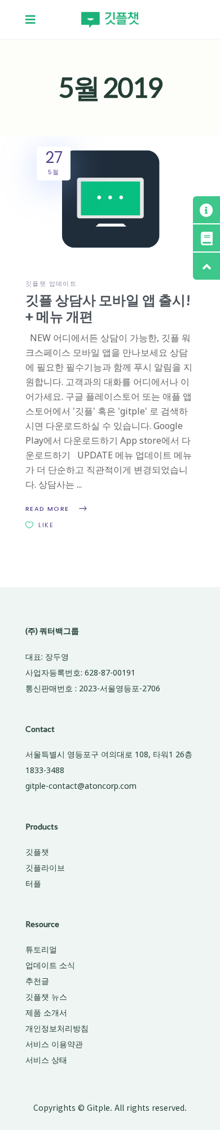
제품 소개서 (46, 1012)
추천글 (37, 980)
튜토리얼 (41, 949)
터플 (33, 883)
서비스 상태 (46, 1059)
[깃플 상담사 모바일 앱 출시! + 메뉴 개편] (110, 197)
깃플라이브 (45, 867)
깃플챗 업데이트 (51, 283)
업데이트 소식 (50, 965)
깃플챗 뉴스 (46, 996)
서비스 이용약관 (54, 1044)
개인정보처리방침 (57, 1028)
